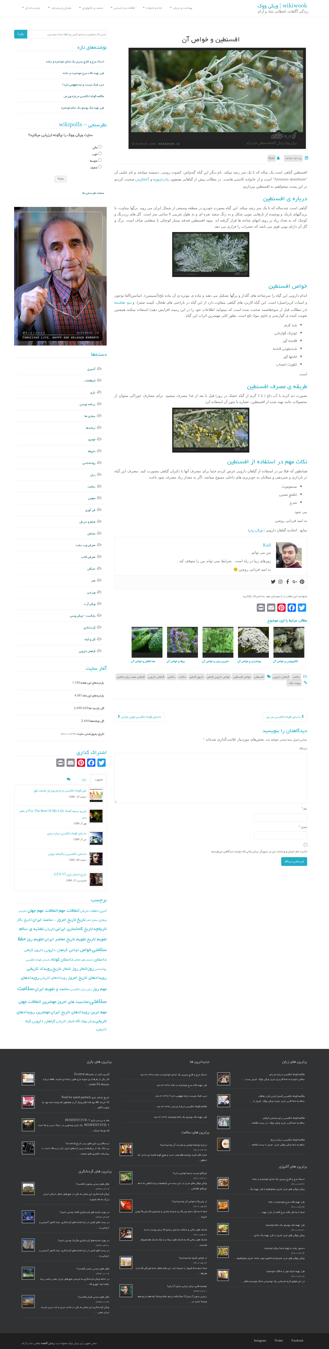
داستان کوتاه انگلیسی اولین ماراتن (140, 717)
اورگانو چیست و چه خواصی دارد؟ (190, 1173)
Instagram (260, 1340)
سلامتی (171, 677)
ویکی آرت (89, 604)
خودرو (91, 439)
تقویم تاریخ (97, 939)
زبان (92, 475)
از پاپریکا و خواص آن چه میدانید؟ (189, 1201)
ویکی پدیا (255, 530)
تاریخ (81, 919)
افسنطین (259, 677)
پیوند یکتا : (294, 683)
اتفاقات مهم (69, 910)
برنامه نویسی (87, 404)
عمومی (91, 498)
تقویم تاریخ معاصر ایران (65, 939)
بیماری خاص (92, 920)
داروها (91, 451)
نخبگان (91, 569)
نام (304, 809)
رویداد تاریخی (39, 968)
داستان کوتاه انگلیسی (38, 959)
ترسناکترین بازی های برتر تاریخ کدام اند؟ (87, 1143)
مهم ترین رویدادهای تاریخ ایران (79, 1012)
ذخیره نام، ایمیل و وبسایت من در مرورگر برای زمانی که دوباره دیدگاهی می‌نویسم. (259, 851)
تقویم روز (35, 939)
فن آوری (90, 510)
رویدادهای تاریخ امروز (87, 977)
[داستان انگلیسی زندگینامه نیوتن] (96, 858)
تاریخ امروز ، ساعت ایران (54, 919)
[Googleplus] (295, 582)
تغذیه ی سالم (31, 928)
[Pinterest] (302, 582)
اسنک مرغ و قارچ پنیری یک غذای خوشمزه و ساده (75, 61)
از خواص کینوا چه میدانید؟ (193, 1257)
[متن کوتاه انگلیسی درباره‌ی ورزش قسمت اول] (96, 795)
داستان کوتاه (62, 959)
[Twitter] (273, 582)
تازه (84, 779)
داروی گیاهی (196, 677)
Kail (272, 158)
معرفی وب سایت (85, 545)
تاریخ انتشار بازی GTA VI (70, 874)
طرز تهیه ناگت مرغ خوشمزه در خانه (83, 73)
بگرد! (20, 34)
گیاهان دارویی (281, 677)
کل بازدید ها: (96, 708)
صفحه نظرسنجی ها (93, 193)
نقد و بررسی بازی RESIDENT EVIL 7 (87, 1120)
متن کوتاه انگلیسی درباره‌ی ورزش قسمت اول (59, 790)
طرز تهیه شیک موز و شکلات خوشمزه (286, 1271)
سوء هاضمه (123, 302)
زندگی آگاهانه (48, 1343)
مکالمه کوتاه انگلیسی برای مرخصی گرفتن (284, 1118)
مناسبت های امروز (73, 1002)
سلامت (296, 677)
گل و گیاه (90, 639)
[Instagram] (280, 582)
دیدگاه (303, 748)
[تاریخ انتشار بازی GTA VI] (96, 879)
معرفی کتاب (88, 557)
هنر (93, 580)
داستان (100, 959)
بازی (92, 392)
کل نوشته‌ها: (96, 721)
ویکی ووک (88, 1021)
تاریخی (49, 929)
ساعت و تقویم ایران (52, 989)
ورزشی (91, 592)
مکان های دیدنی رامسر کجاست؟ (93, 1268)
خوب (94, 154)
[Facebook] (287, 582)
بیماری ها (90, 416)
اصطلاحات (89, 381)
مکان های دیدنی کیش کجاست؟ (93, 1296)
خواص (85, 949)
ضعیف (93, 167)
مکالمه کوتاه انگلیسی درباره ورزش (84, 96)
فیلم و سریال (87, 522)
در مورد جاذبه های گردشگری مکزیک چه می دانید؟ (83, 1240)
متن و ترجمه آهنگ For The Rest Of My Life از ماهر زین (52, 814)
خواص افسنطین (242, 677)
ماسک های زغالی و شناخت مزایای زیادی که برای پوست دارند (175, 1229)
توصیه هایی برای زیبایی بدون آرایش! (187, 1286)
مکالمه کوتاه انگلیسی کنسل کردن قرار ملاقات (281, 1096)
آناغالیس (141, 179)
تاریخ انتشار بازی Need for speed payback (85, 1097)
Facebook (297, 1340)
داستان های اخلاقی (83, 959)
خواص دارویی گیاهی (218, 677)
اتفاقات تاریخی (89, 911)
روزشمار (86, 968)
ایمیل (303, 827)
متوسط (93, 161)
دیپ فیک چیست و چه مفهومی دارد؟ (83, 85)
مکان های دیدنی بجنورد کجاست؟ (92, 1184)
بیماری (102, 920)
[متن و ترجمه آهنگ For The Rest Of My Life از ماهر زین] (96, 816)
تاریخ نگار (24, 919)
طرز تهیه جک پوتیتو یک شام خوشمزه (82, 108)
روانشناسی (89, 463)
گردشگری (89, 627)
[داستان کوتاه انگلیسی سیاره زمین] (96, 838)
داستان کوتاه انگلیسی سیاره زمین (66, 833)
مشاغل (91, 534)
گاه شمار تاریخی (68, 1021)
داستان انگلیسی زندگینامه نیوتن (67, 854)
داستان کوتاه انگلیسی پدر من (283, 717)
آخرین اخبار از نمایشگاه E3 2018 (91, 1074)
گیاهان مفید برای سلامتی (131, 677)
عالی (95, 147)
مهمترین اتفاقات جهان (38, 1001)
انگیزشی (23, 911)
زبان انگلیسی (78, 989)
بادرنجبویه (160, 179)
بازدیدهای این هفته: (92, 683)
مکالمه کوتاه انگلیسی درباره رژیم (288, 1139)
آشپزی (91, 369)
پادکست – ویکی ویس (82, 616)
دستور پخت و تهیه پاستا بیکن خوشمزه (284, 1248)
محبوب (99, 779)
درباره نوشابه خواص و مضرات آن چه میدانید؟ (183, 1144)
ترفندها (90, 428)
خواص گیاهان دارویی (61, 950)
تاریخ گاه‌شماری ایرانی (74, 929)
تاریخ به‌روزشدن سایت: (90, 734)
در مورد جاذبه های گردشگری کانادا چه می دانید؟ (84, 1212)
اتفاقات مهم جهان (43, 910)
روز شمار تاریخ (65, 968)
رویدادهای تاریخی (53, 977)
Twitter (279, 1340)
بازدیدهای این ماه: (93, 696)
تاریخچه (100, 928)
